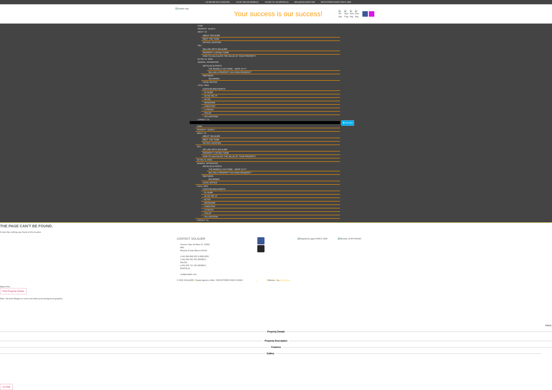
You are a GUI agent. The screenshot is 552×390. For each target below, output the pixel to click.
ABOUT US (202, 32)
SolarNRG (214, 79)
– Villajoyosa (210, 116)
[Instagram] (371, 14)
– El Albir (208, 92)
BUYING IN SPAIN (205, 59)
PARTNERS (208, 76)
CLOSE (6, 387)
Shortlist (349, 123)
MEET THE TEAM (211, 39)
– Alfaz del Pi (210, 96)
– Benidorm (209, 103)
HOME (200, 26)
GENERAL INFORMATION (208, 62)
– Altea (206, 99)
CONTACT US (203, 120)
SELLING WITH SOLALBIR (215, 49)
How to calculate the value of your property (229, 56)
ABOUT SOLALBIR (211, 35)
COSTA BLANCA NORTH (214, 89)
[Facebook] (365, 14)
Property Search (206, 29)
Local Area (203, 85)
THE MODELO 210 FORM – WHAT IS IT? (227, 69)
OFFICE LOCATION (212, 42)
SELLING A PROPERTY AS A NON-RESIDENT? (230, 72)
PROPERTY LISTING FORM (216, 52)
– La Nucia (208, 109)
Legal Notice (210, 82)
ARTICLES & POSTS (212, 66)
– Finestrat (209, 106)
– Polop (207, 113)
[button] (265, 122)
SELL (200, 46)
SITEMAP (261, 280)
